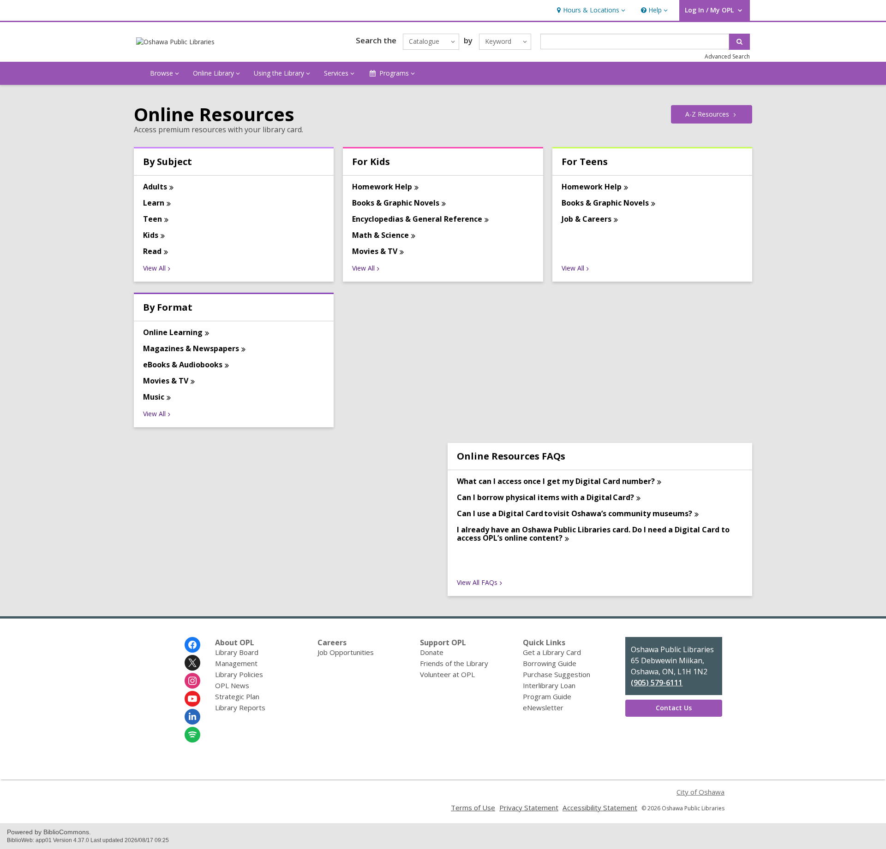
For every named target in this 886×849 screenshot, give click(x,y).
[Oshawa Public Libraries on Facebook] (192, 645)
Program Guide (547, 696)
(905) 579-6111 (656, 683)
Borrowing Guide (549, 663)
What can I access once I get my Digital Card (556, 481)
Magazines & (191, 348)
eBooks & (182, 365)
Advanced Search (727, 56)
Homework (382, 187)
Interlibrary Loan (549, 685)
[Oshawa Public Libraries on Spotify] (192, 735)
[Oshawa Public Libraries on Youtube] (192, 699)
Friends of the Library (454, 663)
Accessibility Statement (600, 807)
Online (173, 332)
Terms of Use (473, 807)
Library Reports (240, 707)
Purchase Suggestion (556, 674)
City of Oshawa (700, 791)
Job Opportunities (345, 652)
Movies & (374, 251)
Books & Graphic (395, 203)
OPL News (232, 685)
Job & (586, 219)
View (154, 268)
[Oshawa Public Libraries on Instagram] (192, 681)
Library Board (236, 652)
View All (477, 582)
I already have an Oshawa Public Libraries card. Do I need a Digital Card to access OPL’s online (593, 534)
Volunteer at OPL (447, 674)
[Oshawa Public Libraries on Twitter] (192, 663)
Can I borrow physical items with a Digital (545, 497)
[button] (590, 10)
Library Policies (239, 674)
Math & (380, 235)
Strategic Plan (237, 696)
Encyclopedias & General (417, 219)
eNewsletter (543, 707)
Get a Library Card (552, 652)
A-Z (707, 114)
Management (236, 663)
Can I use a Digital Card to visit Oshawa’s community (574, 513)
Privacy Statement (528, 807)
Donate (431, 652)
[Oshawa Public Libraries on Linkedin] (192, 717)
